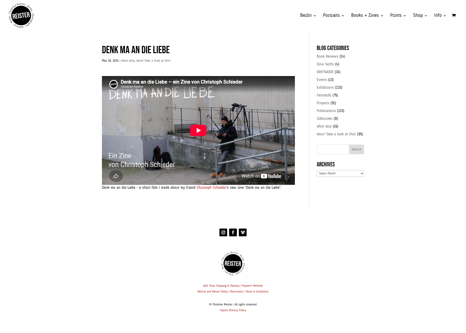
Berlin (306, 16)
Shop (418, 16)
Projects (323, 103)
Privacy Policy (238, 310)
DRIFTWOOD (325, 72)
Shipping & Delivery (228, 285)
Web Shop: (209, 285)
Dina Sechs (325, 64)
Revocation (236, 291)
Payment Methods (252, 285)
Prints (396, 16)
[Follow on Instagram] (223, 232)
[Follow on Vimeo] (243, 232)
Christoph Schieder (211, 188)
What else (128, 60)
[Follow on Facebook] (233, 232)
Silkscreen (325, 119)
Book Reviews (327, 57)
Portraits (331, 16)
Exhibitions (325, 88)
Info (438, 16)
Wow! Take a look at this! (153, 60)
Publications (326, 111)
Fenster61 (324, 95)
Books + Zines (365, 16)
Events (322, 80)
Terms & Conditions (257, 291)
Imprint (224, 310)
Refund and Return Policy (213, 291)
